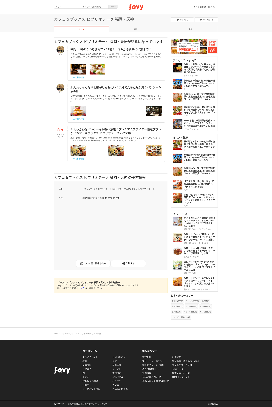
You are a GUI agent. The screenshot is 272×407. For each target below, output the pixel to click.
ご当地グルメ (119, 376)
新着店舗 (116, 365)
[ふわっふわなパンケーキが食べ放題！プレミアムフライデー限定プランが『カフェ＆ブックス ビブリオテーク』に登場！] (78, 150)
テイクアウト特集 (91, 388)
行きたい (207, 19)
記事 (136, 29)
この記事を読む (78, 77)
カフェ (115, 385)
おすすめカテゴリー (182, 295)
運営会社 (146, 357)
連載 (114, 361)
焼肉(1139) (176, 312)
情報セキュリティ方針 (153, 365)
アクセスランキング (184, 60)
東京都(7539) (177, 301)
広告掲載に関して (151, 369)
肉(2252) (205, 301)
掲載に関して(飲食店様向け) (156, 380)
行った (183, 19)
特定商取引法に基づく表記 (185, 361)
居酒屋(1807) (177, 306)
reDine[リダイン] (180, 376)
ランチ (85, 376)
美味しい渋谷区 (120, 388)
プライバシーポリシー (153, 361)
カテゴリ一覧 (90, 351)
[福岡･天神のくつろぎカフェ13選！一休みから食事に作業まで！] (78, 69)
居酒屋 (85, 385)
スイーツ (116, 380)
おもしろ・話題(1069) (181, 317)
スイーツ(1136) (190, 312)
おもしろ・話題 (90, 380)
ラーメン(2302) (192, 301)
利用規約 (176, 357)
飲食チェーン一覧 (181, 373)
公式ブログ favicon (151, 376)
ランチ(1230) (191, 306)
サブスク (86, 369)
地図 (190, 29)
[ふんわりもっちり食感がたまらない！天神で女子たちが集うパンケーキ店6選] (78, 111)
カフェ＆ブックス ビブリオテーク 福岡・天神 (94, 19)
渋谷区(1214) (205, 306)
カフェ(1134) (205, 312)
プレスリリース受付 (182, 365)
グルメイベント (90, 357)
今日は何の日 (119, 357)
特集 (84, 361)
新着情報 (86, 365)
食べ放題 (116, 373)
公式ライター (178, 369)
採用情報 (146, 373)
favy (56, 333)
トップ (81, 29)
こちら (82, 288)
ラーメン (116, 369)
